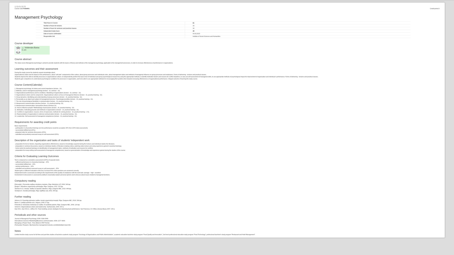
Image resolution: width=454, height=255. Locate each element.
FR (25, 6)
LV (15, 6)
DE (23, 6)
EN (18, 6)
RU (20, 6)
